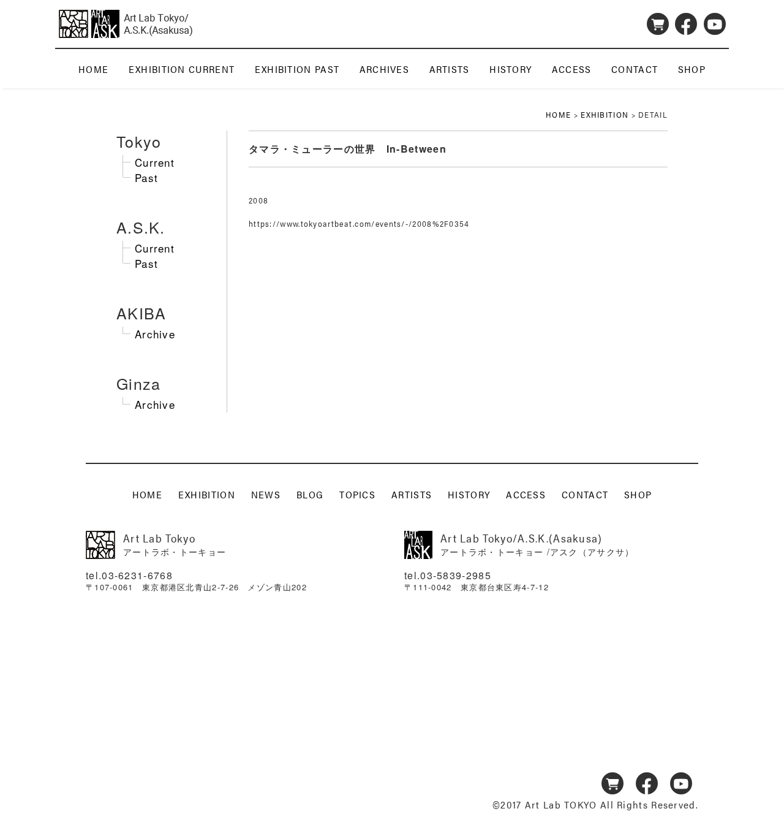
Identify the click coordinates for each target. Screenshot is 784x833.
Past (146, 177)
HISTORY (510, 69)
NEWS (266, 494)
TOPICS (357, 494)
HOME (93, 69)
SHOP (692, 69)
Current (155, 162)
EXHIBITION (604, 114)
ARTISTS (449, 69)
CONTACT (634, 69)
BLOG (309, 494)
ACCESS (572, 69)
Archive (155, 333)
